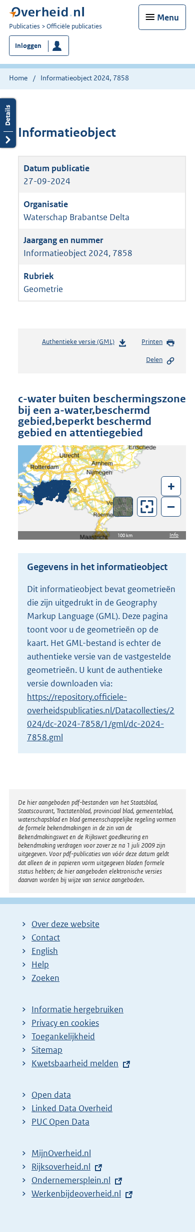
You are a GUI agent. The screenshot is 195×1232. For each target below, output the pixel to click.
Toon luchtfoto (123, 506)
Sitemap (47, 1049)
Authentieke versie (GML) (81, 344)
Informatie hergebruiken (78, 1009)
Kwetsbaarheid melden (75, 1063)
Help (40, 964)
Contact (46, 937)
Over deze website (66, 924)
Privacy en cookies (65, 1022)
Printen (152, 341)
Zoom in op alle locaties (147, 507)
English (45, 950)
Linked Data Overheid (72, 1108)
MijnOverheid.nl (61, 1153)
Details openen (8, 123)
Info (174, 535)
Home (18, 77)
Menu (168, 17)
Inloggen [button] (28, 45)
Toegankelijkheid (63, 1036)
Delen (154, 359)
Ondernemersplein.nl (71, 1180)
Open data (51, 1094)
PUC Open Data (61, 1121)
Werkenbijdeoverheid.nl (76, 1193)
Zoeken (46, 977)
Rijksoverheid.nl (61, 1166)
